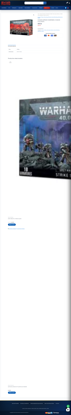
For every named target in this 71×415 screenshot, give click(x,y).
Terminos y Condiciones (24, 403)
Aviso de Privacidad (15, 403)
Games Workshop (4, 7)
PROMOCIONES (47, 7)
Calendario (52, 7)
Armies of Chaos (40, 17)
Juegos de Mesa (20, 7)
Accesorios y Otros (34, 7)
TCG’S (9, 7)
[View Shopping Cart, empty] (67, 3)
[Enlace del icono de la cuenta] (69, 3)
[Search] (44, 3)
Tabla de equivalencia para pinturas (36, 403)
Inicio (38, 13)
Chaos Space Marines (56, 13)
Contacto (57, 7)
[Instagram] (68, 8)
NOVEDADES (40, 7)
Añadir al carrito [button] (12, 224)
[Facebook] (66, 8)
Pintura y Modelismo (27, 7)
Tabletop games (14, 7)
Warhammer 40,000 (49, 13)
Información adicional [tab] (12, 46)
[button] (6, 7)
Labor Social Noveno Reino (49, 403)
